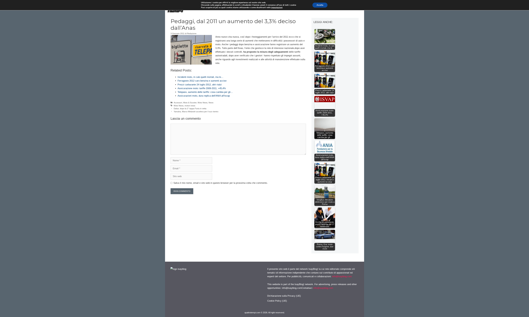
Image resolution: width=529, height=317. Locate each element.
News (211, 102)
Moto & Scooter (190, 102)
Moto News (202, 102)
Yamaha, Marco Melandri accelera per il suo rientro (196, 111)
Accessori (178, 102)
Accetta (320, 5)
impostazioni (277, 7)
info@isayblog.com (342, 276)
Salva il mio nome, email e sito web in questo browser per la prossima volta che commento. (220, 183)
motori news (190, 106)
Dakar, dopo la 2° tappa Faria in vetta (190, 108)
